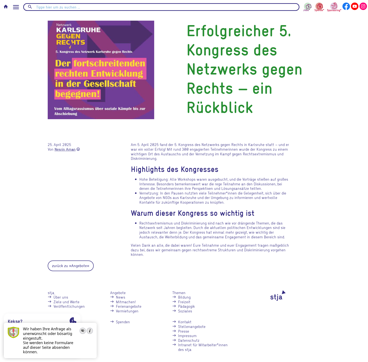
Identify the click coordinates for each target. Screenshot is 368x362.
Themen (178, 292)
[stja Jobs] (308, 6)
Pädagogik (186, 306)
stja (51, 292)
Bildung (184, 297)
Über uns (60, 297)
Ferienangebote (128, 306)
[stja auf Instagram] (363, 5)
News (120, 297)
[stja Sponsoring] (334, 6)
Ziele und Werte (66, 301)
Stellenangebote (192, 326)
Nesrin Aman (65, 149)
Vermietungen (127, 310)
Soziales (185, 310)
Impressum (187, 335)
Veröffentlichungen (69, 306)
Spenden (123, 321)
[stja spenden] (319, 6)
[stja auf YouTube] (354, 5)
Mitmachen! (126, 301)
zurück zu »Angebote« (70, 265)
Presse (183, 331)
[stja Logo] (270, 295)
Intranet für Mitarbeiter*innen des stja (203, 347)
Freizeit (184, 301)
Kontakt (184, 321)
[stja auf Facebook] (346, 5)
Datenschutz (189, 340)
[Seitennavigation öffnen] (16, 7)
